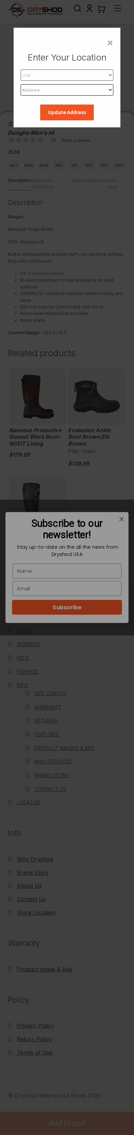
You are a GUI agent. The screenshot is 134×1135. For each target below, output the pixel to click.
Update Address (67, 112)
